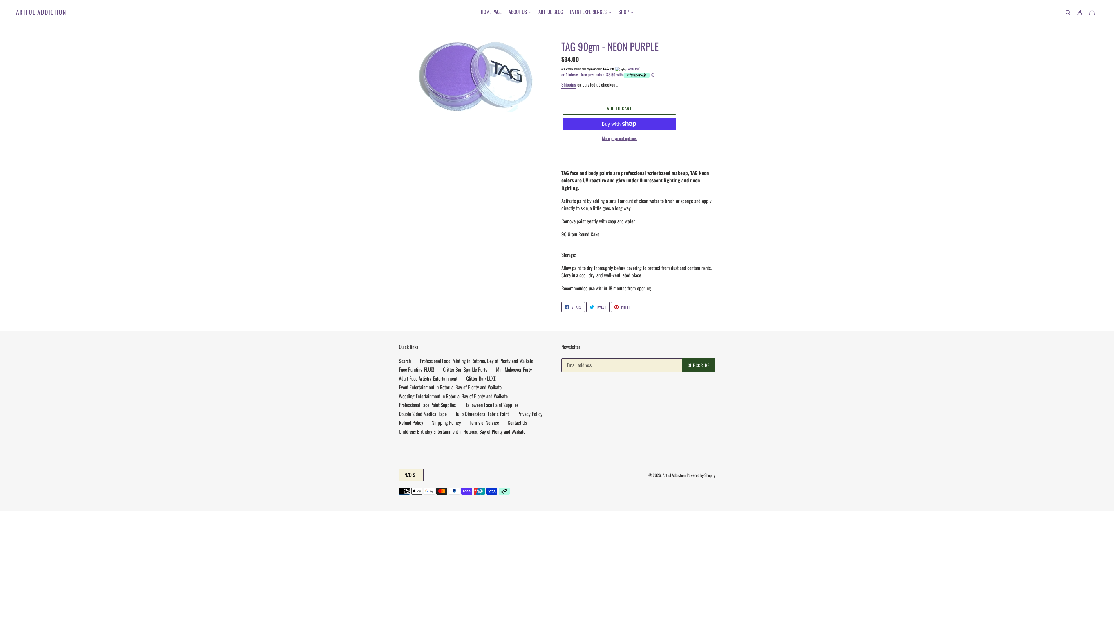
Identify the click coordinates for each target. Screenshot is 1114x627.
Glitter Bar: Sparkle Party (465, 369)
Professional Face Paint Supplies (427, 404)
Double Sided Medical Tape (423, 413)
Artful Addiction (41, 11)
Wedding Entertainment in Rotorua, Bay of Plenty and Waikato (453, 396)
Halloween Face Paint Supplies (491, 404)
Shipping (568, 84)
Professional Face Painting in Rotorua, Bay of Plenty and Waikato (476, 360)
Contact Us (517, 422)
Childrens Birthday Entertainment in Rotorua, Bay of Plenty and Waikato (462, 431)
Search (405, 360)
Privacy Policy (530, 413)
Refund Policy (411, 422)
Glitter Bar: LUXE (481, 378)
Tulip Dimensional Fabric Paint (482, 413)
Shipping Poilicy (446, 422)
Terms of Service (484, 422)
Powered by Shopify (701, 475)
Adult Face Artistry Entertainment (428, 378)
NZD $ (409, 474)
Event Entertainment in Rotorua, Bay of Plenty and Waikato (450, 387)
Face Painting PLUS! (416, 369)
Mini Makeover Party (514, 369)
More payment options (619, 138)
